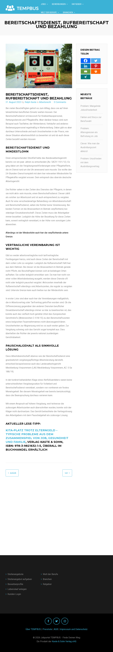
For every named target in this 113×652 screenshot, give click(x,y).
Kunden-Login (14, 594)
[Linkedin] (85, 66)
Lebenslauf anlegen (17, 589)
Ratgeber (76, 4)
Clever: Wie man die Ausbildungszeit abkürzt (89, 147)
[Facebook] (85, 60)
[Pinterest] (96, 66)
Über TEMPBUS (33, 629)
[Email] (85, 71)
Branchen (68, 12)
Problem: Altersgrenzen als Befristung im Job (89, 132)
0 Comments (60, 102)
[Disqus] (39, 511)
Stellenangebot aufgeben (20, 579)
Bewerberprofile (15, 584)
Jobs (43, 4)
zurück (13, 473)
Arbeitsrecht (45, 102)
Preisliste (47, 629)
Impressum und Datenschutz (74, 629)
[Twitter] (96, 60)
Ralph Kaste (30, 102)
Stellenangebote (15, 574)
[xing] (85, 76)
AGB (56, 629)
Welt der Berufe (49, 12)
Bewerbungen (59, 4)
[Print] (96, 71)
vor (66, 473)
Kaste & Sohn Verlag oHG (64, 641)
